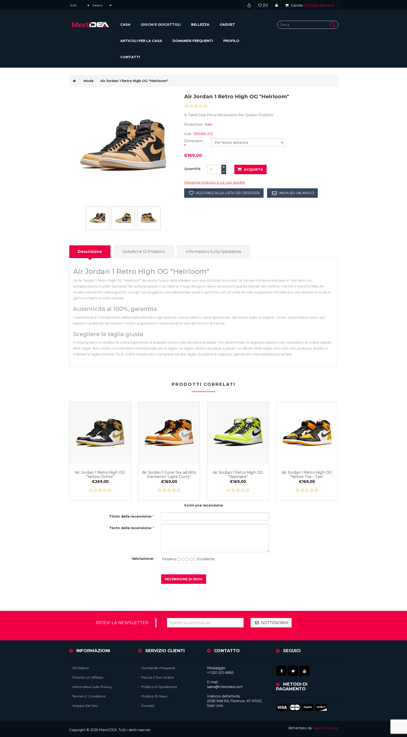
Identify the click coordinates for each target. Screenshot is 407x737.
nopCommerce (325, 728)
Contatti (130, 57)
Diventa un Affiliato (87, 677)
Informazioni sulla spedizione (213, 251)
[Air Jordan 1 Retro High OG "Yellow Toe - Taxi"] (307, 433)
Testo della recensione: (130, 528)
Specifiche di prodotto (143, 251)
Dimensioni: (194, 141)
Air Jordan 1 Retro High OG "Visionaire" (238, 474)
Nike (208, 124)
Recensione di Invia (184, 579)
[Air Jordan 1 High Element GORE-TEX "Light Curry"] (169, 433)
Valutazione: (143, 558)
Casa (125, 24)
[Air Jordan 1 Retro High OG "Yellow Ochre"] (100, 433)
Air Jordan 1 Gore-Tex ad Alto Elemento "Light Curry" (169, 474)
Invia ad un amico (296, 193)
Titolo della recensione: (130, 516)
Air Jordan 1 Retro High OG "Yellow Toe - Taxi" (307, 474)
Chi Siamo (80, 668)
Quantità (192, 169)
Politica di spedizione (159, 687)
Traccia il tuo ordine (157, 677)
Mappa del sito (85, 706)
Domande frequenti (192, 41)
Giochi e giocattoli (161, 24)
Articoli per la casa (141, 41)
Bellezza (200, 24)
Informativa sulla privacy (92, 687)
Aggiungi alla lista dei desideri (228, 193)
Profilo (231, 41)
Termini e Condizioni (89, 696)
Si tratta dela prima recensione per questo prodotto (228, 115)
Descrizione (90, 251)
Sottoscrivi (274, 623)
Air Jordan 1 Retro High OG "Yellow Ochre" (100, 474)
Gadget (227, 24)
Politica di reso (154, 696)
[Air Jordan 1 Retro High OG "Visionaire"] (238, 433)
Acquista (253, 169)
